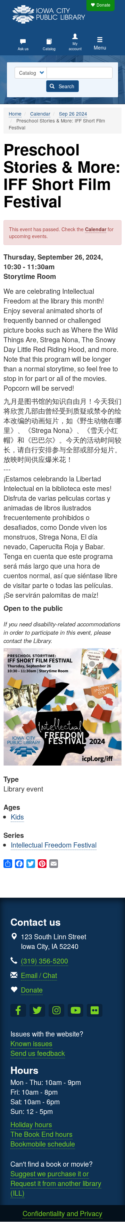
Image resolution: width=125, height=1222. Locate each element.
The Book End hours (41, 1134)
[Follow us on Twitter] (37, 1010)
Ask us (23, 48)
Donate (103, 5)
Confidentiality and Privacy (62, 1213)
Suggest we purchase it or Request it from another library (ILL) (55, 1183)
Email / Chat (39, 975)
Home (15, 113)
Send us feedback (37, 1053)
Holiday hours (31, 1124)
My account (75, 46)
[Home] (50, 13)
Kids (17, 817)
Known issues (31, 1043)
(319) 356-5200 (44, 961)
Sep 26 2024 (73, 113)
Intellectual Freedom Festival (54, 845)
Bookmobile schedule (42, 1144)
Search (65, 86)
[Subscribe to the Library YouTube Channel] (75, 1010)
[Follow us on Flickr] (94, 1010)
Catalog (49, 48)
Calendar (40, 113)
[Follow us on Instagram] (56, 1010)
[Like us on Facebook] (18, 1010)
